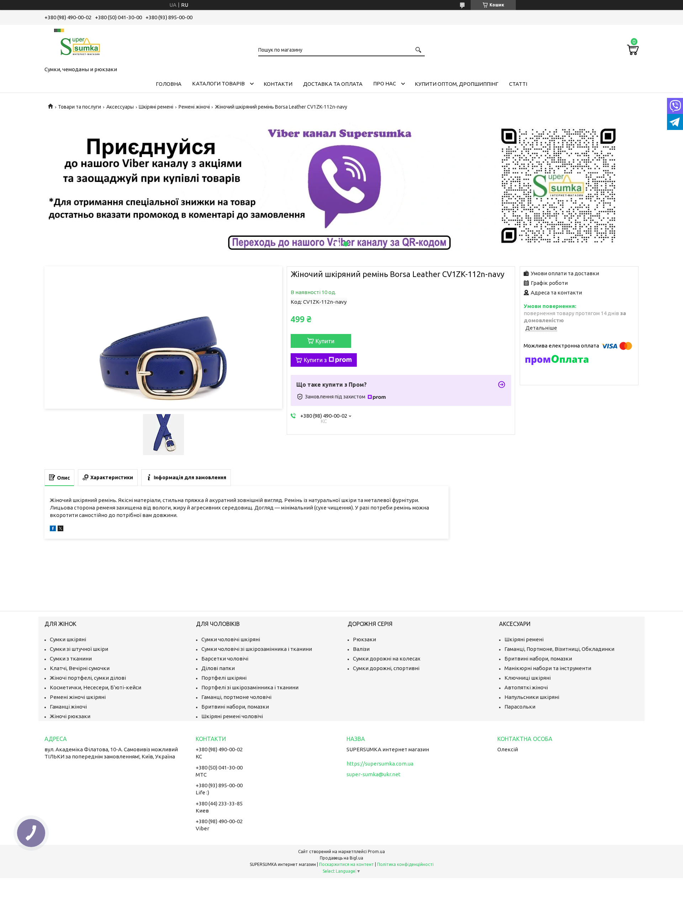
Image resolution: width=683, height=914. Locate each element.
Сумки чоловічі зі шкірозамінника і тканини (256, 649)
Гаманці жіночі (68, 707)
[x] (60, 529)
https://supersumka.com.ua (379, 764)
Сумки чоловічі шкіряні (230, 639)
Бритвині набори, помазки (235, 707)
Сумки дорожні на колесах (386, 659)
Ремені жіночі (194, 107)
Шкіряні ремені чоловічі (232, 716)
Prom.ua (376, 851)
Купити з (315, 360)
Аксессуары (120, 107)
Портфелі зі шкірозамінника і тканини (249, 687)
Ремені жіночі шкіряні (78, 697)
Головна (168, 84)
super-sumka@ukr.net (373, 774)
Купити (325, 341)
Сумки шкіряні (68, 639)
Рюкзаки (364, 639)
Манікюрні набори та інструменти (547, 668)
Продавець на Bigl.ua (341, 858)
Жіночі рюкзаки (70, 716)
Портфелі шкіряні (224, 678)
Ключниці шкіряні (527, 678)
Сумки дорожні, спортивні (386, 668)
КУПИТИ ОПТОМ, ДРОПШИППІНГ (456, 84)
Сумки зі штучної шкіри (79, 649)
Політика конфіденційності (405, 864)
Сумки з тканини (71, 659)
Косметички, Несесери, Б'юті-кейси (95, 687)
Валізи (361, 649)
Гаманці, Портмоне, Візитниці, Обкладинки (559, 649)
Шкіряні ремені (156, 107)
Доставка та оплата (332, 84)
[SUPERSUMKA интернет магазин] (80, 44)
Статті (518, 84)
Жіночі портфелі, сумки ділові (88, 678)
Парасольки (519, 707)
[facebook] (53, 529)
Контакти (278, 84)
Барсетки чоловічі (224, 659)
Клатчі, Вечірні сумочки (80, 668)
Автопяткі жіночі (526, 687)
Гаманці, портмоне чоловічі (236, 697)
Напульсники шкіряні (531, 697)
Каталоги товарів (218, 83)
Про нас (384, 83)
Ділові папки (218, 668)
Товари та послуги (79, 107)
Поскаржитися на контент (346, 864)
